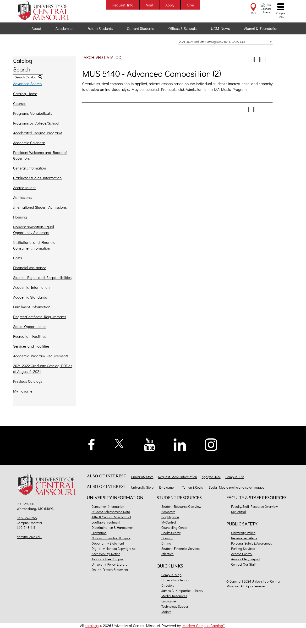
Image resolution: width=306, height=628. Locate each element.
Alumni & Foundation (261, 28)
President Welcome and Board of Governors (40, 155)
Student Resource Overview (181, 506)
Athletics (167, 554)
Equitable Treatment (106, 522)
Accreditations (24, 187)
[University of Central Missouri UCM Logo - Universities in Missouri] (48, 11)
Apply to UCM (211, 477)
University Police (243, 532)
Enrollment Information (31, 306)
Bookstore (168, 511)
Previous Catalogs (27, 381)
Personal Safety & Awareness (251, 543)
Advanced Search (27, 83)
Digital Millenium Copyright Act (114, 548)
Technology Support (175, 606)
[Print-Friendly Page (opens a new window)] (263, 59)
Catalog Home (25, 93)
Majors (166, 611)
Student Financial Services (180, 548)
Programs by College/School (36, 123)
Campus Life (234, 477)
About (36, 28)
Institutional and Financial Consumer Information (34, 245)
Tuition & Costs (192, 487)
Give (190, 4)
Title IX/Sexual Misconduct (111, 517)
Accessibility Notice (106, 554)
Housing (20, 216)
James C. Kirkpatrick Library (182, 590)
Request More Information (177, 477)
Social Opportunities (29, 326)
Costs (17, 257)
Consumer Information (108, 506)
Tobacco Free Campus (108, 559)
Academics (64, 28)
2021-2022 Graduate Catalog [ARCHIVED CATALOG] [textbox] (212, 42)
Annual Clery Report (245, 559)
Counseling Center (174, 527)
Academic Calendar (29, 142)
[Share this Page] (257, 59)
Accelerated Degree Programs (37, 132)
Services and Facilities (31, 346)
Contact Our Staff (243, 564)
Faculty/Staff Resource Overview (254, 506)
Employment (167, 487)
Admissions (22, 197)
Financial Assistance (29, 267)
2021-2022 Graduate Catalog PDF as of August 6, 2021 (42, 368)
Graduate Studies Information (37, 177)
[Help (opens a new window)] (269, 59)
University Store (142, 477)
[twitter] (119, 442)
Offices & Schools (182, 28)
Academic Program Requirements (40, 355)
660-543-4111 (27, 527)
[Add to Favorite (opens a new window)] (250, 59)
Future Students (100, 28)
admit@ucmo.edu (29, 537)
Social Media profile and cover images (236, 487)
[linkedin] (180, 444)
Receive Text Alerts (244, 538)
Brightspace (170, 517)
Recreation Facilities (29, 336)
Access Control (241, 554)
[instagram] (211, 444)
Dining (166, 543)
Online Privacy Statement (110, 569)
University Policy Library (109, 564)
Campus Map (171, 575)
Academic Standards (30, 297)
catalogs (91, 625)
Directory (167, 585)
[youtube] (149, 444)
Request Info (122, 4)
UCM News (220, 28)
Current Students (140, 28)
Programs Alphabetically (32, 113)
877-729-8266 (27, 518)
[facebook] (91, 443)
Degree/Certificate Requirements (39, 316)
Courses (19, 103)
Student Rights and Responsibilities (42, 277)
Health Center (170, 532)
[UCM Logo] (48, 485)
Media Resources (174, 596)
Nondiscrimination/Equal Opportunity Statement (33, 229)
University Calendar (175, 580)
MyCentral (168, 522)
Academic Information (31, 287)
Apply (169, 4)
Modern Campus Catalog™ (203, 625)
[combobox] (225, 41)
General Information (29, 167)
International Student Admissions (40, 207)
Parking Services (243, 548)
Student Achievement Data (111, 511)
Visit (149, 4)
